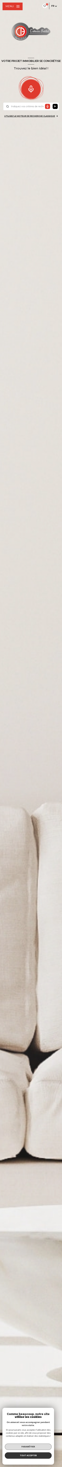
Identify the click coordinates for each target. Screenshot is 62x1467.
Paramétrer (28, 1446)
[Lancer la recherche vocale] (31, 88)
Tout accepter (28, 1455)
